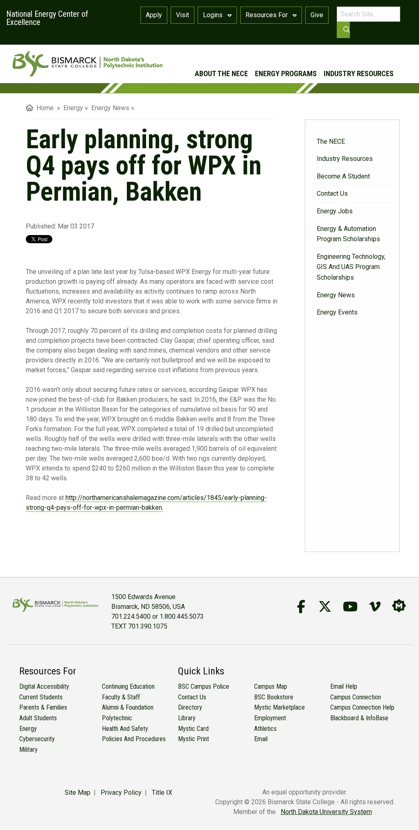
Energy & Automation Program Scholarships (348, 234)
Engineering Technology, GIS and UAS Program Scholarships (351, 267)
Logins (213, 15)
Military (28, 749)
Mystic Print (193, 739)
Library (187, 718)
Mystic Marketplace (279, 707)
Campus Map (270, 686)
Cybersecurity (37, 739)
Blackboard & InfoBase (359, 718)
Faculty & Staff (121, 697)
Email (261, 739)
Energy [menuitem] (73, 108)
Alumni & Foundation (127, 707)
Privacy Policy (121, 792)
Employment (270, 718)
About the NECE (221, 73)
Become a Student (343, 176)
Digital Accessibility (44, 686)
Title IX (162, 792)
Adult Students (38, 718)
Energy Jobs (335, 211)
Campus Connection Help (362, 707)
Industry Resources (359, 73)
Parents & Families (43, 707)
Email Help (343, 686)
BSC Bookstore (273, 697)
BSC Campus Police (203, 686)
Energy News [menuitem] (110, 108)
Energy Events (337, 312)
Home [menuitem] (43, 108)
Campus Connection (355, 697)
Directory (190, 707)
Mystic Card (193, 729)
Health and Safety (125, 729)
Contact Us (332, 193)
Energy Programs (286, 73)
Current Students (41, 697)
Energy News (336, 295)
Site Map (77, 792)
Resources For (267, 15)
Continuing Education (128, 686)
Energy (28, 729)
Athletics (265, 729)
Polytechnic (117, 718)
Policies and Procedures (134, 739)
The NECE (331, 141)
